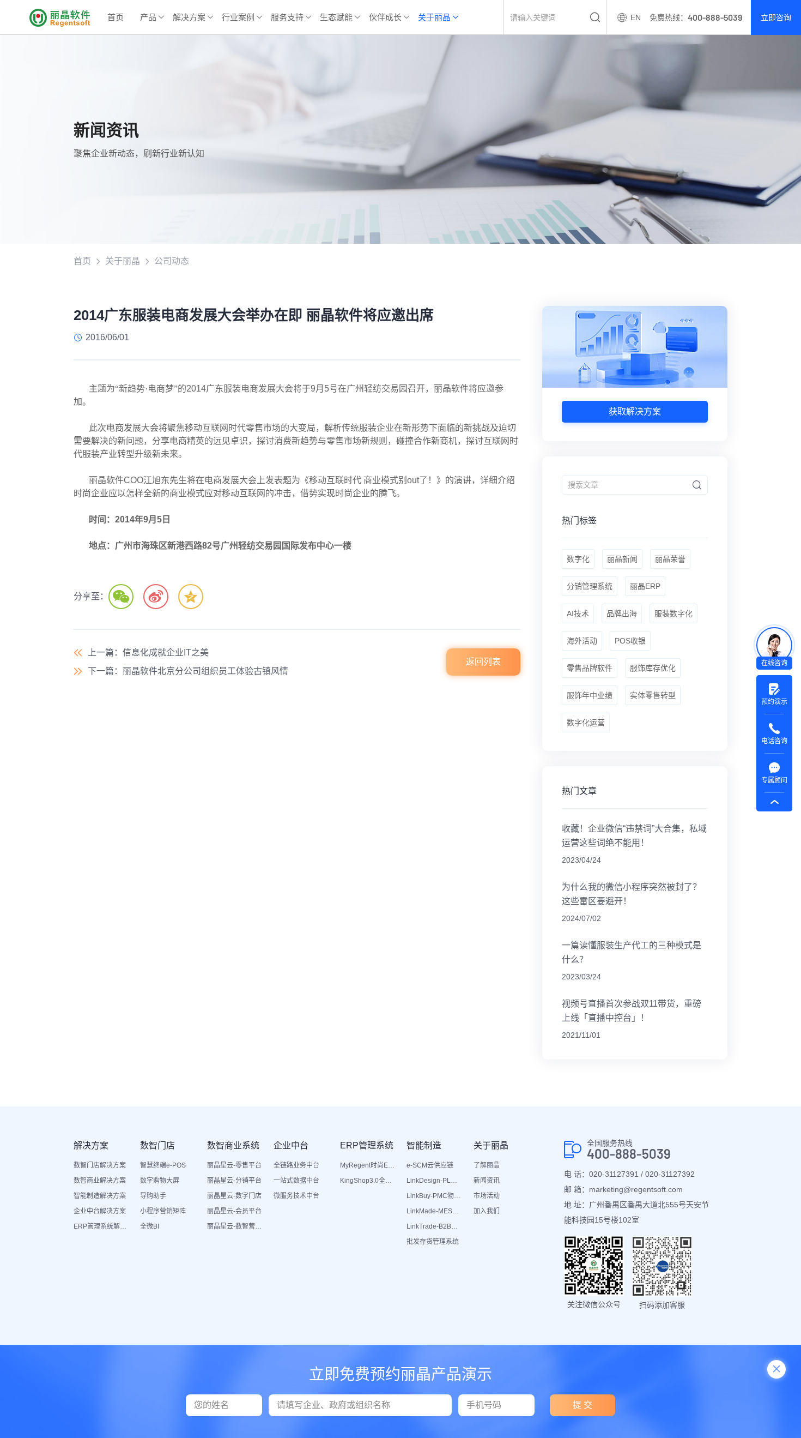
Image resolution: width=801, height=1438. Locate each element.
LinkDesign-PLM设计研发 (434, 1180)
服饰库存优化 (653, 668)
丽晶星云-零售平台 (234, 1165)
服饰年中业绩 (589, 695)
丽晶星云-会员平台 (234, 1211)
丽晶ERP (645, 586)
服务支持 (287, 17)
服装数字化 (673, 613)
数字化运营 (586, 722)
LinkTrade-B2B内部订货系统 (434, 1226)
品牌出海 (621, 613)
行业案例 (238, 17)
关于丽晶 (434, 17)
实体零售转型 (653, 695)
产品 (148, 17)
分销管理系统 (589, 586)
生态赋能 (336, 17)
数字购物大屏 (159, 1180)
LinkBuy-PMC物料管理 (434, 1196)
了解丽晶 (487, 1165)
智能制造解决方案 (100, 1196)
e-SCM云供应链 (429, 1165)
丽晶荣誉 (670, 559)
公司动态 (171, 261)
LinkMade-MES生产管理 (434, 1211)
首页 (115, 17)
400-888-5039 (629, 1153)
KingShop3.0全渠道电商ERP (368, 1180)
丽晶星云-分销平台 (234, 1180)
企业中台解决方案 (100, 1211)
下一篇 (188, 671)
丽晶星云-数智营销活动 (235, 1226)
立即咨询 (776, 17)
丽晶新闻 (622, 559)
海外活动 (582, 640)
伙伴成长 (385, 17)
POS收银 (630, 640)
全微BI (149, 1226)
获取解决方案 (635, 411)
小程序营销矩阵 (163, 1211)
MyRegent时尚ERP (368, 1165)
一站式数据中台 (296, 1180)
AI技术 (578, 613)
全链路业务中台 (296, 1165)
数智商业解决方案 (100, 1180)
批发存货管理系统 (432, 1242)
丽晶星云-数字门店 (234, 1196)
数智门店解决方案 (100, 1165)
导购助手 (153, 1196)
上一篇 (148, 652)
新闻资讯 (487, 1180)
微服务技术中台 (296, 1196)
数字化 (578, 559)
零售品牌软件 (589, 668)
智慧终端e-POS (163, 1165)
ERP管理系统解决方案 (101, 1226)
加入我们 (487, 1211)
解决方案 (189, 17)
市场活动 (487, 1196)
